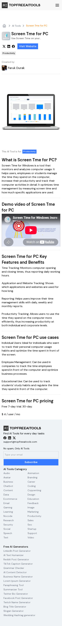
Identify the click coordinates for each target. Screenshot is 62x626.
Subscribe (31, 462)
